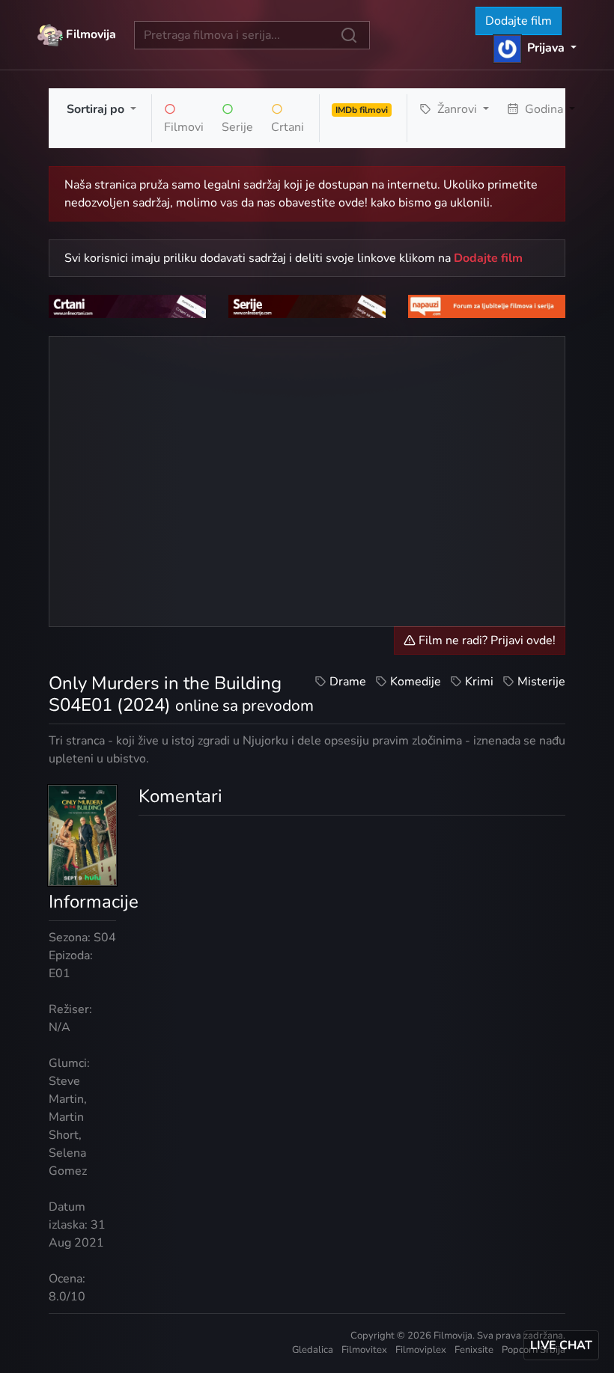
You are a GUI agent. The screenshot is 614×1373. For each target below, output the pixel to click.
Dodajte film (518, 21)
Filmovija (89, 33)
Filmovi (184, 127)
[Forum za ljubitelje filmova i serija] (486, 306)
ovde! (353, 203)
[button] (535, 48)
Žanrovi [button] (457, 109)
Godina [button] (544, 109)
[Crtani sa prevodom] (127, 306)
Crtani (287, 127)
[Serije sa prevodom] (307, 306)
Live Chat (561, 1345)
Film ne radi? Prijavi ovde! (486, 640)
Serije (237, 127)
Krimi (479, 681)
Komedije (415, 681)
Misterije (541, 681)
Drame (347, 681)
